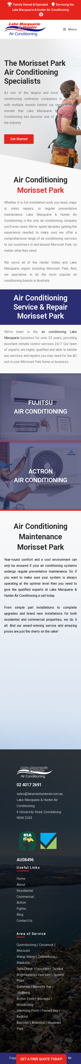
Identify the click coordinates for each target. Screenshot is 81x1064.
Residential (25, 891)
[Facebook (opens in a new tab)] (40, 14)
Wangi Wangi (26, 957)
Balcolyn (23, 1023)
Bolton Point (25, 999)
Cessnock (46, 945)
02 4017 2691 (29, 784)
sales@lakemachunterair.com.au (40, 794)
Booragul (43, 999)
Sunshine (23, 987)
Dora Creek (25, 969)
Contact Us (24, 921)
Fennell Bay (50, 1011)
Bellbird (22, 1017)
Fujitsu (21, 909)
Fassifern (42, 969)
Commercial (25, 897)
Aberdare (38, 1023)
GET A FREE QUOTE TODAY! (41, 1059)
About (21, 885)
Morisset (23, 951)
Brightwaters (26, 975)
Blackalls (23, 963)
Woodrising (25, 1005)
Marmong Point (28, 1011)
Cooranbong (46, 957)
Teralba (57, 969)
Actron (21, 903)
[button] (19, 139)
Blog (20, 915)
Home (21, 879)
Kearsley (44, 975)
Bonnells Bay (42, 987)
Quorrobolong (26, 945)
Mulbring (23, 993)
